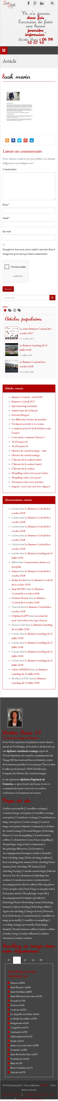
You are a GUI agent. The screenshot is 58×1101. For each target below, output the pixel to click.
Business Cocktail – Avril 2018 (27, 397)
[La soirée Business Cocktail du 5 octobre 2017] (12, 333)
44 (17, 960)
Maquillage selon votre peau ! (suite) (30, 473)
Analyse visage (11, 933)
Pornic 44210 (17, 1041)
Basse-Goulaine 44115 (21, 1067)
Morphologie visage (13, 844)
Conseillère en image (36, 808)
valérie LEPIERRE (21, 669)
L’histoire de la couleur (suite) (27, 459)
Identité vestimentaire (33, 826)
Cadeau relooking (21, 906)
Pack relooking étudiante (39, 857)
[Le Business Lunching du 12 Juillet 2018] (12, 349)
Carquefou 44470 (19, 1027)
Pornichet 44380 (18, 1050)
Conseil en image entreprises (17, 813)
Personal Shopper (20, 415)
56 (33, 960)
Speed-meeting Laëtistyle (24, 406)
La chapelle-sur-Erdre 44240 (24, 1014)
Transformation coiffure (25, 929)
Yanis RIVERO (19, 589)
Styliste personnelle (14, 808)
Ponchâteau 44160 (19, 1058)
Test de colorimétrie (21, 875)
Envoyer (8, 289)
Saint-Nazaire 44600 (20, 987)
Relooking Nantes (12, 902)
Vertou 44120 (17, 1005)
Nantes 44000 (17, 983)
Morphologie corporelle (35, 893)
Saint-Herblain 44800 (21, 991)
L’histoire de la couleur (23, 468)
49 (25, 960)
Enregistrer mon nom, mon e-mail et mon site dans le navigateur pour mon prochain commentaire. (29, 251)
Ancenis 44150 (17, 1072)
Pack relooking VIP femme (25, 866)
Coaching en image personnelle (18, 924)
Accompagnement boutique (17, 853)
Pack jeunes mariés (12, 893)
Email (6, 218)
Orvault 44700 (17, 1000)
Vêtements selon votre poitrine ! (28, 482)
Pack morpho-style (13, 889)
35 (9, 960)
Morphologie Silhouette (15, 848)
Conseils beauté (31, 915)
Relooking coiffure (41, 906)
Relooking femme (32, 902)
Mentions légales (12, 1094)
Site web (7, 231)
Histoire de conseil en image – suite (29, 450)
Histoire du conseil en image (26, 455)
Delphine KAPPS (20, 616)
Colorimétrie (19, 839)
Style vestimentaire (34, 844)
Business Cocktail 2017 (23, 401)
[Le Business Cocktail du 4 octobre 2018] (12, 366)
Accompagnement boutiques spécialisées (23, 897)
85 (41, 960)
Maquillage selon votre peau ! (26, 477)
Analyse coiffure (47, 929)
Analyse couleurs (23, 938)
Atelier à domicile (42, 853)
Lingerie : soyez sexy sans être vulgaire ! (31, 486)
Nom (6, 204)
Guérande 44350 (18, 1032)
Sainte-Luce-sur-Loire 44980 (24, 1045)
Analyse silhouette (29, 933)
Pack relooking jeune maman (17, 862)
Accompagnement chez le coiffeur (20, 884)
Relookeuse (15, 915)
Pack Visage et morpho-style (39, 889)
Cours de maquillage (22, 835)
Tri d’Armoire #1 (20, 446)
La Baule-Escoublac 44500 (23, 1018)
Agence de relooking (13, 911)
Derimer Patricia (20, 598)
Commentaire (10, 169)
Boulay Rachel (19, 580)
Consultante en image (27, 817)
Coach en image (30, 822)
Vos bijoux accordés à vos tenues (28, 424)
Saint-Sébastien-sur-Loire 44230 (26, 996)
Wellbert (44, 1085)
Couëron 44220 (18, 1009)
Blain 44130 (16, 1063)
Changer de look (33, 911)
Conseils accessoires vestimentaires (31, 880)
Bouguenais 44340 (19, 1023)
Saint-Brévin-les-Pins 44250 (24, 1054)
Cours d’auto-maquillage (39, 839)
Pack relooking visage (14, 857)
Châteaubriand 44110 (21, 1036)
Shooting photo (46, 884)
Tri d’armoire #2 (20, 441)
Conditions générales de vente (39, 1094)
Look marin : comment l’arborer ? (28, 437)
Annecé (15, 571)
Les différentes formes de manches (29, 419)
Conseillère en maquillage (36, 920)
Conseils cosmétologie (34, 871)
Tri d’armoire (35, 848)
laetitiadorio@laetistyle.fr (30, 1098)
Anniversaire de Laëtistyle (25, 410)
